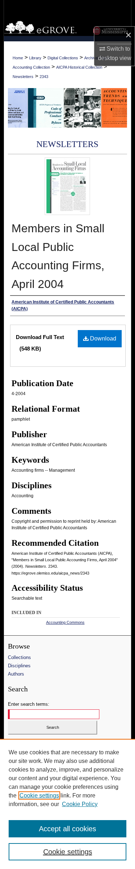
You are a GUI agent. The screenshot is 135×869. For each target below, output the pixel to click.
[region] (67, 804)
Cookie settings (39, 795)
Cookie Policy (80, 804)
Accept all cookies (67, 829)
